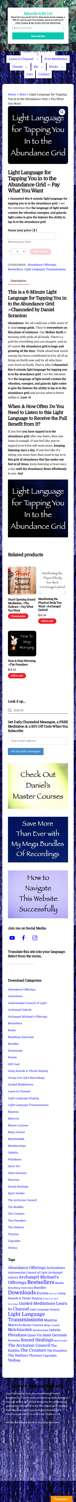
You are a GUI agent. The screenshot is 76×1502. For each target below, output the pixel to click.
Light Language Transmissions (45, 269)
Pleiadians (14, 1159)
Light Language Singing (23, 1098)
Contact (43, 74)
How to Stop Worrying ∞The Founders (22, 662)
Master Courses (18, 1125)
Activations (15, 996)
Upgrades (14, 1240)
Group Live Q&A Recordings (26, 1077)
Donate (17, 66)
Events (12, 1057)
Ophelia (13, 1152)
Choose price (18, 616)
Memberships (17, 1145)
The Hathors (16, 1227)
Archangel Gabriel (19, 1009)
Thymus (13, 1234)
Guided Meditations (20, 1084)
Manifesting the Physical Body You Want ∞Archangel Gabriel (50, 604)
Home (12, 94)
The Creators (16, 1213)
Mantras (13, 1111)
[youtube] (13, 938)
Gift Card (13, 1064)
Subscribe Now (38, 36)
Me (36, 66)
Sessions (13, 1179)
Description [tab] (18, 280)
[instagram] (35, 938)
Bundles (13, 1043)
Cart (30, 74)
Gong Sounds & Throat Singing (28, 1071)
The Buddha (16, 1207)
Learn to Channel (21, 59)
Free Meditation (56, 59)
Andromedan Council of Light (27, 1003)
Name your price (22, 230)
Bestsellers (15, 269)
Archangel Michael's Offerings (27, 1016)
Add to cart (40, 251)
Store (22, 94)
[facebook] (24, 938)
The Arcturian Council (22, 1200)
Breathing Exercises (21, 1037)
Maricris (13, 1118)
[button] (62, 112)
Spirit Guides (16, 1193)
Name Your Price (35, 51)
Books (53, 66)
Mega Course (16, 1132)
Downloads (15, 1050)
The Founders (17, 1220)
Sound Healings (18, 1186)
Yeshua (12, 1247)
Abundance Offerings (41, 264)
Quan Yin (14, 1166)
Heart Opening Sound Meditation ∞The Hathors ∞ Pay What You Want (22, 605)
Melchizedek (16, 1139)
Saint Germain (17, 1173)
